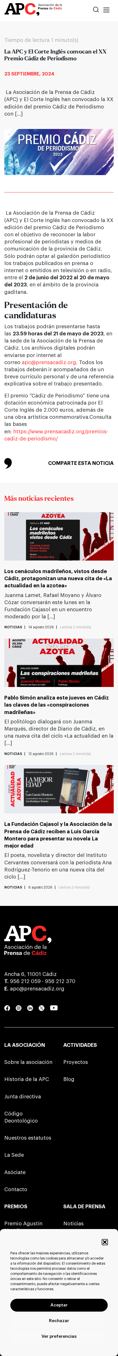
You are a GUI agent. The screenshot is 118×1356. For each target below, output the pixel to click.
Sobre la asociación (28, 1062)
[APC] (33, 10)
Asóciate (14, 1172)
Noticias (73, 1223)
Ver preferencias (59, 1336)
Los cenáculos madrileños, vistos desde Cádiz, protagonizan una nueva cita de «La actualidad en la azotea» (58, 578)
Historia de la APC (26, 1079)
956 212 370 (60, 981)
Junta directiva (22, 1096)
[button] (105, 1242)
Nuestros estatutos (27, 1137)
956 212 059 (25, 981)
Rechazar (59, 1321)
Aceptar (59, 1305)
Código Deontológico (21, 1117)
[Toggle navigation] (106, 10)
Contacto (15, 1189)
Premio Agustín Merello (23, 1227)
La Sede (14, 1155)
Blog (68, 1079)
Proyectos (75, 1062)
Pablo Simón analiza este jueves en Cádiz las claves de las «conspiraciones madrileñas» (56, 705)
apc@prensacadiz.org (49, 362)
